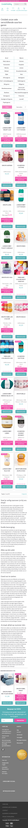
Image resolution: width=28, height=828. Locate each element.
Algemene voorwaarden (9, 813)
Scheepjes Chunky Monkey (21, 433)
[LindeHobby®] (6, 4)
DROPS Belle (21, 394)
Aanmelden (18, 10)
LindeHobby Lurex (7, 432)
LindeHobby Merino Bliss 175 (7, 394)
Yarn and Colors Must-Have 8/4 (21, 279)
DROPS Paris (21, 246)
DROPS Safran (7, 165)
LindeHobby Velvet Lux (7, 129)
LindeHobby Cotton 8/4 (21, 206)
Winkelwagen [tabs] (24, 10)
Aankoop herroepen (4, 772)
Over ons (4, 760)
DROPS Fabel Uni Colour (7, 318)
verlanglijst (13, 10)
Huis (8, 10)
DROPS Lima (7, 205)
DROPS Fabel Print (20, 689)
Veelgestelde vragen (5, 763)
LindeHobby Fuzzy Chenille (7, 247)
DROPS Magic (21, 317)
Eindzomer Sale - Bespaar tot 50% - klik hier (10, 0)
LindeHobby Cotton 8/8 (21, 129)
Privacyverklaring (8, 816)
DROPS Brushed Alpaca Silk (21, 470)
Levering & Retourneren (5, 768)
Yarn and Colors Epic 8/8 (7, 357)
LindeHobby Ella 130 (7, 470)
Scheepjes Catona (21, 166)
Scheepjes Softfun (21, 357)
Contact (5, 810)
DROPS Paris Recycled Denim (7, 692)
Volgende (24, 494)
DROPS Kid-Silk (7, 277)
